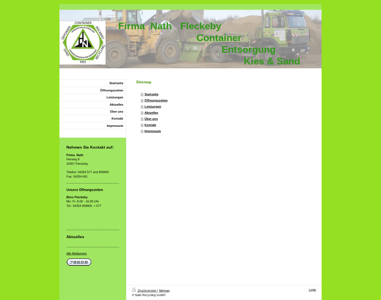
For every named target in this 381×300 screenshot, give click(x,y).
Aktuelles (151, 112)
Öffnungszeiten (156, 100)
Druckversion (147, 290)
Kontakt (150, 125)
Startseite (151, 94)
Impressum (152, 131)
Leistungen (152, 106)
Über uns (151, 118)
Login (312, 289)
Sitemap (164, 290)
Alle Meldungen (76, 253)
